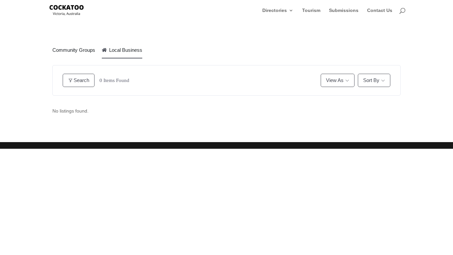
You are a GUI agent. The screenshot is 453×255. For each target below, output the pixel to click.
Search (81, 80)
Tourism (311, 10)
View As (335, 80)
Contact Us (379, 10)
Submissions (343, 10)
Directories (274, 10)
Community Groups (73, 50)
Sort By (371, 80)
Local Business (125, 50)
